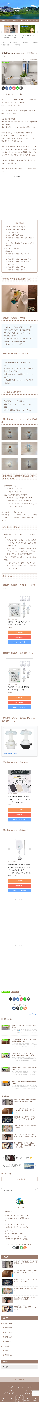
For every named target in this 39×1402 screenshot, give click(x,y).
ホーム (10, 1390)
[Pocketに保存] (14, 88)
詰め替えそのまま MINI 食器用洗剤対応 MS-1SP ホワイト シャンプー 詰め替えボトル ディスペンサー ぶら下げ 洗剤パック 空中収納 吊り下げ (19, 870)
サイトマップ (19, 1396)
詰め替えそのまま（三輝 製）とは (16, 227)
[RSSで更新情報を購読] (25, 1008)
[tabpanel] (11, 31)
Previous (1, 32)
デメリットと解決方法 (12, 248)
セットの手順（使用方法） (15, 235)
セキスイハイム (7, 1323)
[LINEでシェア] (17, 88)
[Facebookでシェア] (6, 88)
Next (38, 32)
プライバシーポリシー (10, 1393)
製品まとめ (9, 251)
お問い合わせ (28, 1393)
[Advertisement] (19, 197)
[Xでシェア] (3, 88)
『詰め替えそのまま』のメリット (17, 232)
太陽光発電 (8, 1328)
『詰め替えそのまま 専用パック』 (18, 270)
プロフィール (28, 1390)
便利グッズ (6, 991)
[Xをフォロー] (17, 1008)
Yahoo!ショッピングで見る (20, 642)
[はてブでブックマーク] (10, 88)
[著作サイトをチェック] (14, 1008)
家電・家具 (8, 1332)
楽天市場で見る (19, 637)
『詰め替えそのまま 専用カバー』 (18, 267)
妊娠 (6, 1350)
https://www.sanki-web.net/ (10, 753)
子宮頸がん (8, 1355)
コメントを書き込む (19, 1179)
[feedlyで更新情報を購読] (21, 1008)
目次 (16, 223)
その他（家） (9, 1341)
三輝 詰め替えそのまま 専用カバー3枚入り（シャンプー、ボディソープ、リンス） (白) (19, 799)
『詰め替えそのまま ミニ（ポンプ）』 (19, 259)
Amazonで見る (19, 632)
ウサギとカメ (19, 1207)
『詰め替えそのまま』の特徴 (16, 229)
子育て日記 (6, 1346)
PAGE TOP (20, 1379)
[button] (21, 88)
